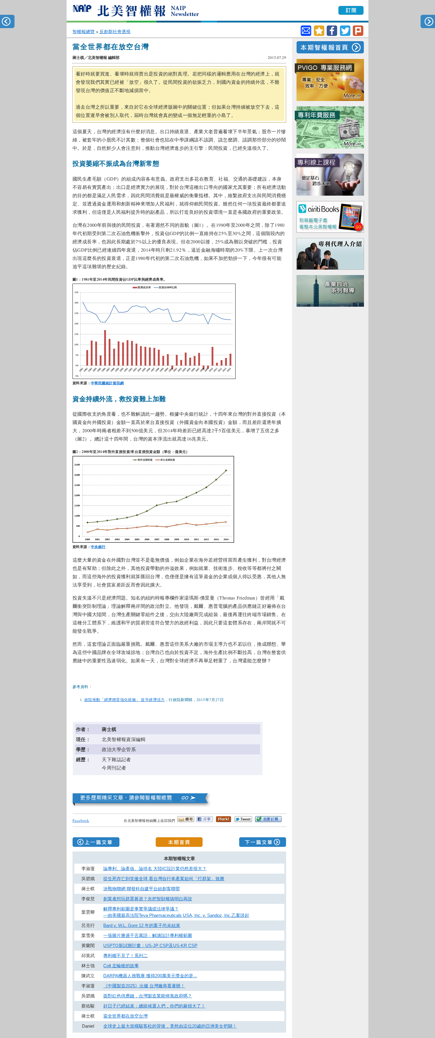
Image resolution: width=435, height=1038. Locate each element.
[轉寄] (306, 30)
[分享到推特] (345, 34)
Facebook (80, 820)
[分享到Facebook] (332, 34)
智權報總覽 (83, 31)
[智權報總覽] (142, 805)
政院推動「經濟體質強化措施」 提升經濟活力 (124, 699)
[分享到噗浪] (358, 34)
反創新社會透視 (114, 31)
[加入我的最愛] (319, 34)
